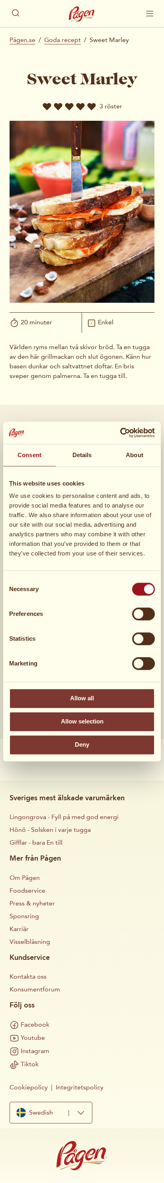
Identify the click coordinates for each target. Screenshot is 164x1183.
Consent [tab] (29, 455)
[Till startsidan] (82, 14)
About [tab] (134, 455)
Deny (82, 744)
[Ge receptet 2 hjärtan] (58, 106)
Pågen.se (22, 40)
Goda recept (62, 40)
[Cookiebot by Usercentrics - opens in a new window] (120, 433)
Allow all (82, 698)
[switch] (143, 613)
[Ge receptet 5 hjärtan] (91, 106)
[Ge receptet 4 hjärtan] (80, 106)
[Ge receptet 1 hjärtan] (47, 106)
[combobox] (51, 1113)
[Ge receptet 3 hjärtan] (69, 106)
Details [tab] (82, 455)
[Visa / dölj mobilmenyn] (149, 13)
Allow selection (82, 721)
